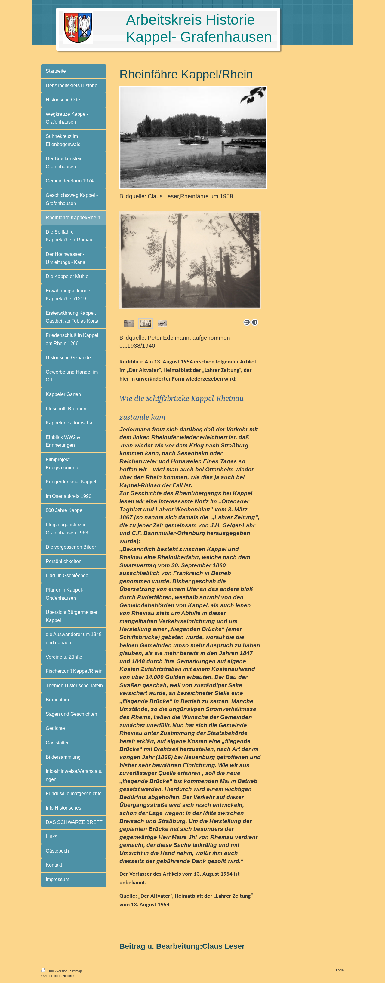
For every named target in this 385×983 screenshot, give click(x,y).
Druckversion (57, 971)
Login (340, 970)
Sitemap (76, 971)
